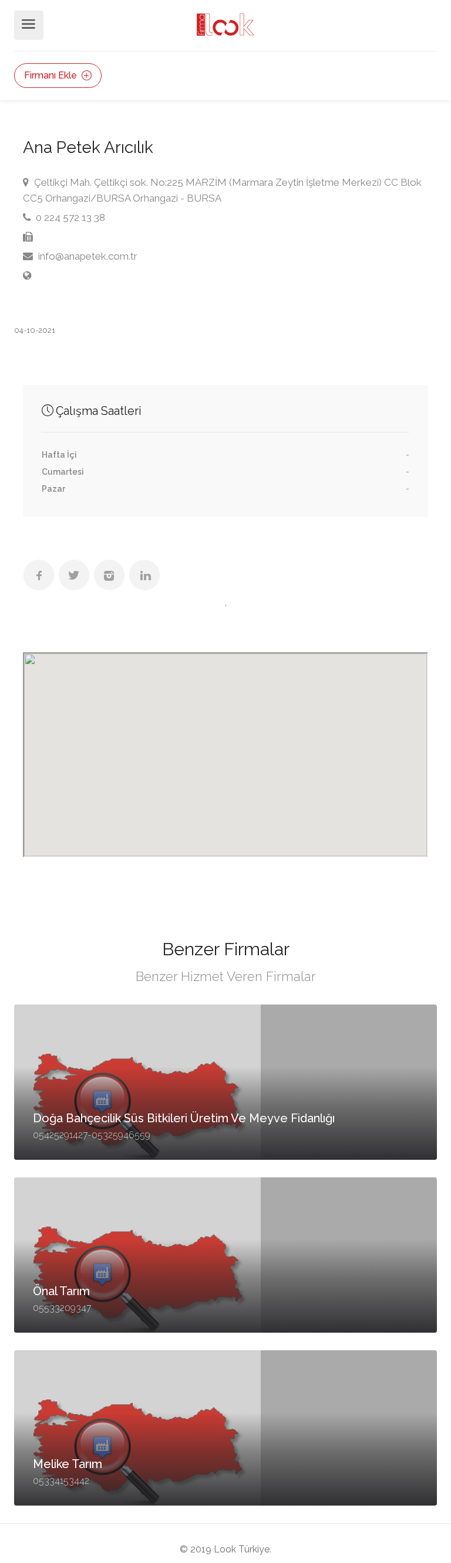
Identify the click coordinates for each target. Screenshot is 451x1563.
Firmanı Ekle (51, 75)
